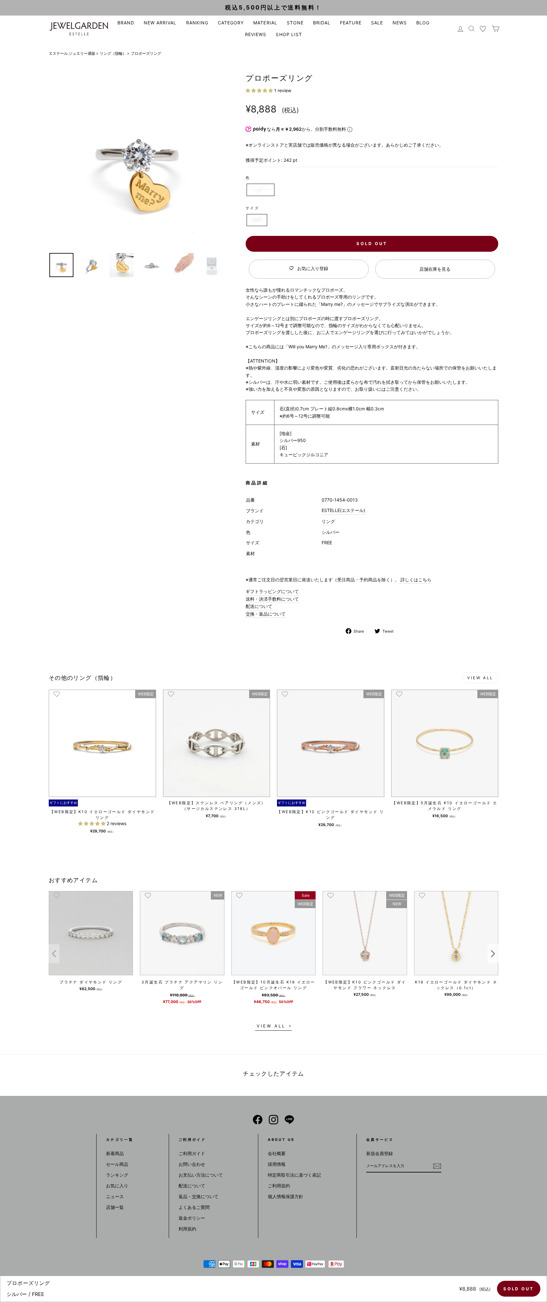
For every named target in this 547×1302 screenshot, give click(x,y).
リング (328, 521)
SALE (377, 22)
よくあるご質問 (194, 1207)
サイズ (252, 208)
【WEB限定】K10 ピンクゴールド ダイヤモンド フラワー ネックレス (365, 985)
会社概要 (277, 1153)
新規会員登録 (379, 1153)
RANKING (197, 22)
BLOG (423, 22)
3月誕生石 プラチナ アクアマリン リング (182, 985)
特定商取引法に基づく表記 (294, 1175)
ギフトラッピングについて (272, 591)
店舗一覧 (115, 1207)
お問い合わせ (192, 1164)
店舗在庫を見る (434, 269)
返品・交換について (198, 1196)
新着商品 (115, 1153)
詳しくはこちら (415, 579)
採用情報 (277, 1164)
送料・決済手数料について (272, 599)
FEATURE (350, 22)
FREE (257, 220)
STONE (295, 22)
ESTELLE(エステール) (343, 510)
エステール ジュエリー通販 (72, 53)
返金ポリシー (192, 1218)
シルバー (260, 189)
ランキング (117, 1175)
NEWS (400, 22)
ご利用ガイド (192, 1153)
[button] (260, 90)
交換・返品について (266, 613)
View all (480, 677)
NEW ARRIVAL (160, 22)
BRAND (125, 22)
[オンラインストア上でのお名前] (257, 1119)
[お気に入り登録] (56, 693)
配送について (259, 606)
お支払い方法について (201, 1175)
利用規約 (187, 1228)
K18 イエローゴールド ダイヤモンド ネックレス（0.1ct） (456, 985)
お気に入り (117, 1185)
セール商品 (117, 1164)
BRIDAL (321, 22)
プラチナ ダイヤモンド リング (91, 982)
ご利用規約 (279, 1185)
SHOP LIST (289, 34)
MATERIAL (265, 22)
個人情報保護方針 (285, 1196)
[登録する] (437, 1166)
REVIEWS (255, 34)
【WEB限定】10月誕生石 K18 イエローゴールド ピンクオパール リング (273, 985)
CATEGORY (231, 22)
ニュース (115, 1196)
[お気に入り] (483, 29)
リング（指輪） (113, 53)
